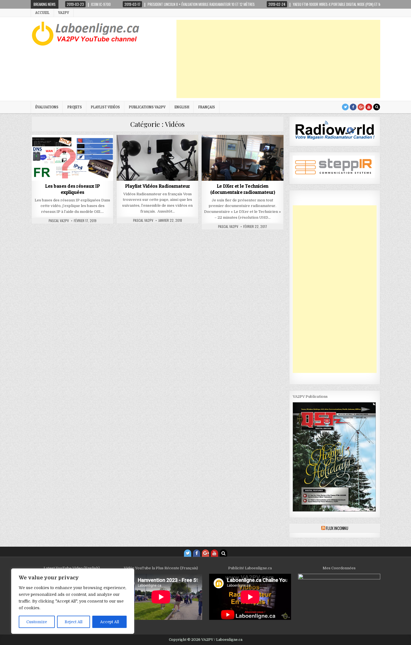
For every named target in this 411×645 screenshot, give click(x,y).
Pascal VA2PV (59, 220)
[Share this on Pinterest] (89, 178)
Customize (36, 622)
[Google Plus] (361, 107)
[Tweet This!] (40, 178)
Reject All (73, 622)
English (181, 107)
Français (206, 107)
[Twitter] (345, 107)
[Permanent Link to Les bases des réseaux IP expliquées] (72, 158)
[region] (72, 601)
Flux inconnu (337, 528)
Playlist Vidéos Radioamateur (157, 186)
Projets (74, 107)
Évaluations (46, 107)
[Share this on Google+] (72, 178)
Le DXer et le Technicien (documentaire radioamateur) (242, 189)
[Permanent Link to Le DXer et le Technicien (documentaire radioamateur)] (242, 158)
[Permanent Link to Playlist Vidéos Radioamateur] (157, 158)
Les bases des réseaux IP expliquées (72, 189)
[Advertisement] (278, 59)
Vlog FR (165, 148)
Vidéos (72, 148)
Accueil (42, 12)
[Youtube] (368, 107)
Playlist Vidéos (105, 107)
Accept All (109, 622)
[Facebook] (353, 107)
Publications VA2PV (147, 107)
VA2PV (63, 12)
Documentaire (234, 148)
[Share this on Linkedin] (105, 178)
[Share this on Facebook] (56, 178)
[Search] (376, 107)
